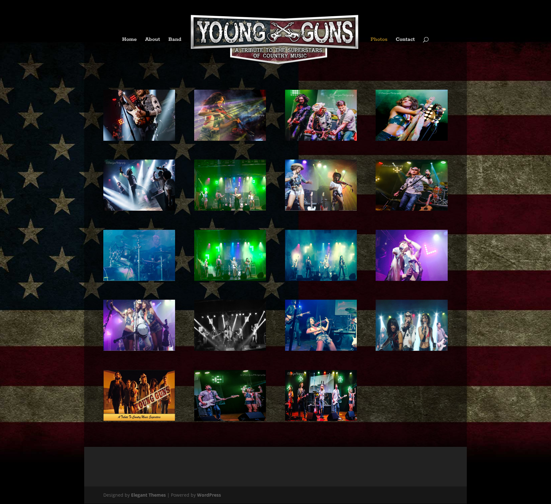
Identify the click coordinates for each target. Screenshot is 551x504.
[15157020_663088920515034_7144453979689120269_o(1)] (230, 419)
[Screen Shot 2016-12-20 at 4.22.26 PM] (411, 349)
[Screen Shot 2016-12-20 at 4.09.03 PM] (321, 349)
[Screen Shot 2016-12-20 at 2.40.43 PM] (321, 209)
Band (174, 40)
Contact (405, 40)
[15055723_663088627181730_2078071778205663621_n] (230, 139)
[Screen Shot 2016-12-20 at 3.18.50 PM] (411, 279)
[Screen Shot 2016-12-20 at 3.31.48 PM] (139, 349)
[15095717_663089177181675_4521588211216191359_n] (139, 209)
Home (129, 40)
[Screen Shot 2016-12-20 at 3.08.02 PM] (321, 279)
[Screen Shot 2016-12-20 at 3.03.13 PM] (139, 279)
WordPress (209, 495)
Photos (379, 40)
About (152, 40)
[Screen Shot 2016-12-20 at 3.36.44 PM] (230, 349)
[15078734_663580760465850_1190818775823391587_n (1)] (321, 419)
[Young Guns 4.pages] (139, 419)
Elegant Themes (148, 495)
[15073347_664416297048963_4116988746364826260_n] (411, 209)
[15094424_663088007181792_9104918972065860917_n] (411, 139)
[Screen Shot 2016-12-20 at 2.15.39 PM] (230, 209)
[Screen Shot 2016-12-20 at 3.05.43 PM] (230, 279)
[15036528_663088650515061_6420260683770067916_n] (139, 139)
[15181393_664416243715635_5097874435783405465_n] (321, 139)
